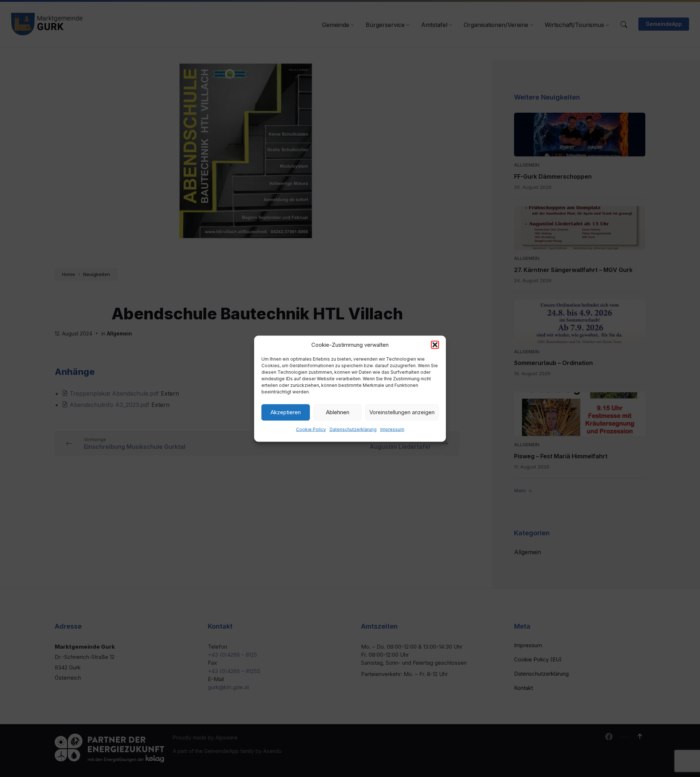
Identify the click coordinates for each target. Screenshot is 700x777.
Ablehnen (337, 412)
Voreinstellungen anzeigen (402, 412)
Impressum (392, 429)
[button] (435, 344)
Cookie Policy (311, 429)
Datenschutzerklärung (353, 429)
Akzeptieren (286, 412)
